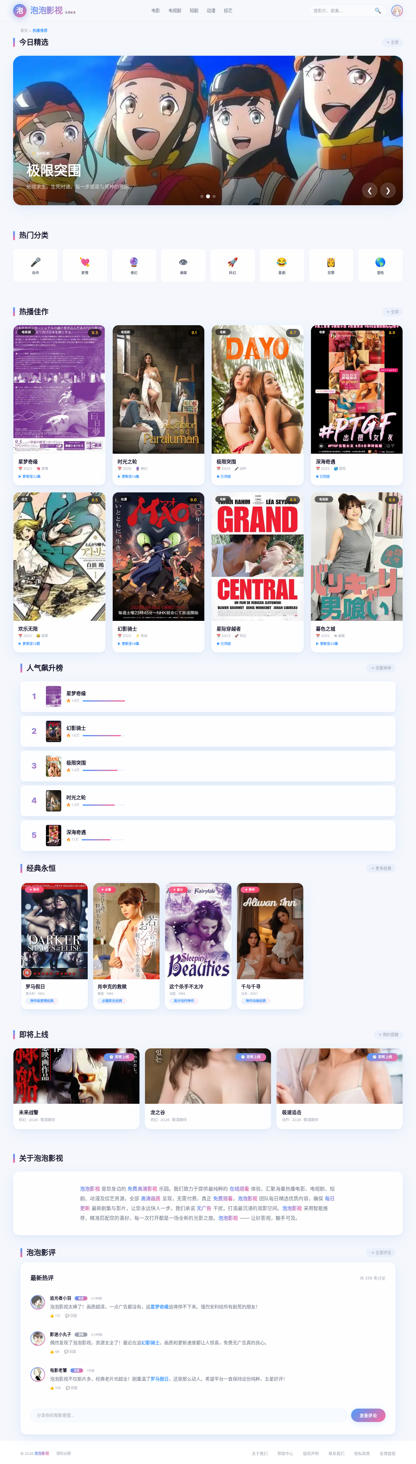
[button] (201, 196)
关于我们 (260, 1453)
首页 (24, 30)
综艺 (228, 10)
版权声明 (311, 1453)
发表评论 (368, 1415)
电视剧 (174, 10)
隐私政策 (362, 1453)
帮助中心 (285, 1453)
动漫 (211, 10)
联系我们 (336, 1453)
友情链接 (388, 1453)
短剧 (194, 10)
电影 (155, 10)
